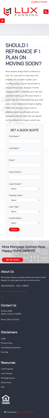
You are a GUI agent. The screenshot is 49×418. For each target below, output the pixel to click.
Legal (3, 338)
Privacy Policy (6, 343)
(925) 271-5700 (40, 2)
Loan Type (14, 207)
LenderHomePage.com (26, 412)
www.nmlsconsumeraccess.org (13, 291)
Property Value (16, 195)
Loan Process (6, 373)
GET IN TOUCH (12, 260)
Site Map (4, 352)
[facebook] (2, 297)
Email (12, 160)
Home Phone (15, 172)
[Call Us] (45, 11)
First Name (14, 136)
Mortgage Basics (8, 378)
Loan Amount (15, 184)
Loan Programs (7, 369)
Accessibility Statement (11, 347)
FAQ (2, 387)
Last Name (14, 148)
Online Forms (6, 382)
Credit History (15, 218)
